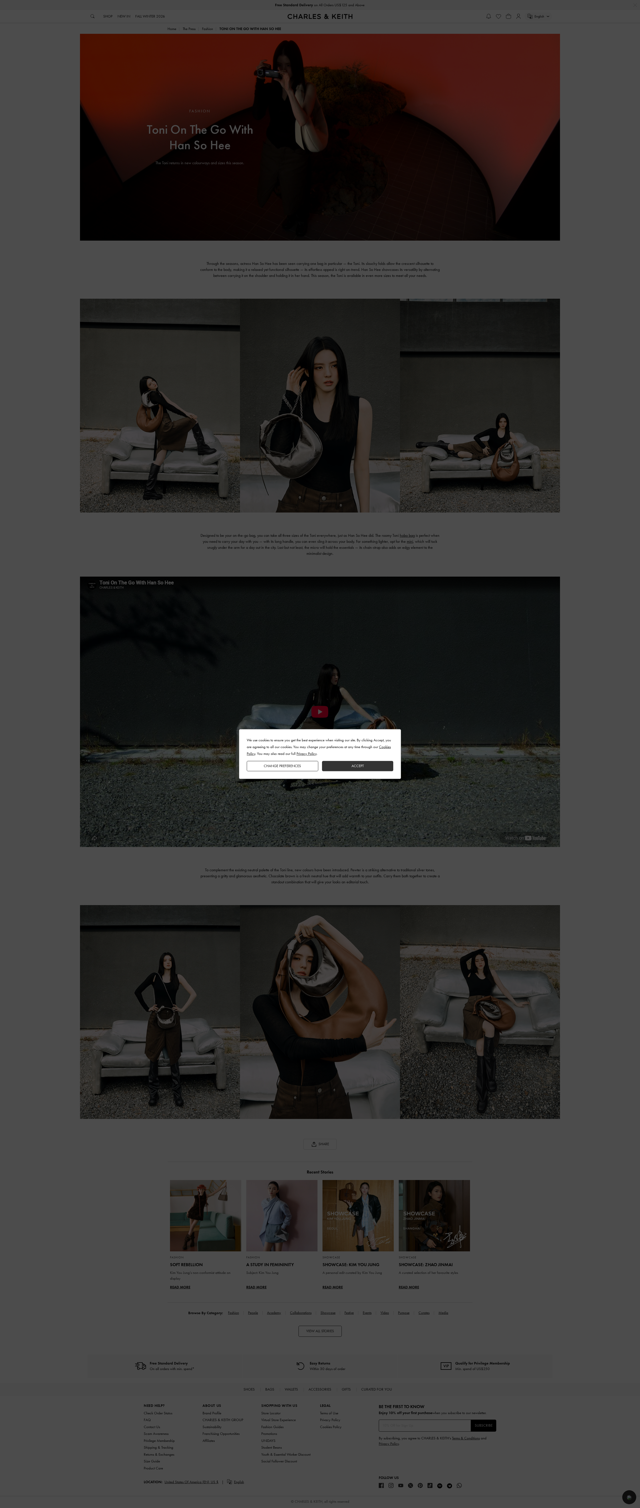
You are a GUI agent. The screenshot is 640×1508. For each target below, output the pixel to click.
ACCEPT (358, 766)
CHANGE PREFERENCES (282, 766)
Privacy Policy (306, 753)
